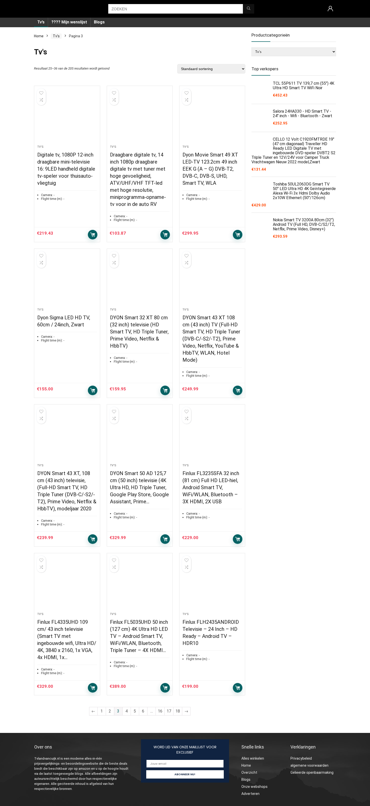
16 (160, 711)
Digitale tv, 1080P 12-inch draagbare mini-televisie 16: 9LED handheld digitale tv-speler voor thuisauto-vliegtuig (66, 169)
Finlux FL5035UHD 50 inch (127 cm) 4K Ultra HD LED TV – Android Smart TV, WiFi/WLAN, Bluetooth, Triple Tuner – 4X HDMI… (139, 636)
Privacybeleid (301, 758)
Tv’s (41, 22)
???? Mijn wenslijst (69, 22)
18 (177, 711)
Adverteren (250, 794)
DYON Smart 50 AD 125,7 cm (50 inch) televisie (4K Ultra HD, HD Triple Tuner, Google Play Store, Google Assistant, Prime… (139, 487)
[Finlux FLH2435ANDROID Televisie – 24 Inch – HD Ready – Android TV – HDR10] (212, 585)
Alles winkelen (252, 758)
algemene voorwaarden (309, 765)
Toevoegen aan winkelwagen (92, 234)
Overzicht (249, 772)
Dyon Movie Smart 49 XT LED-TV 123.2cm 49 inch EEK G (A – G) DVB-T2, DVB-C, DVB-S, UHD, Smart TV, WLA (210, 169)
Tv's (56, 36)
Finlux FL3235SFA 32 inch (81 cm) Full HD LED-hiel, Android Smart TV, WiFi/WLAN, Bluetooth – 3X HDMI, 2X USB (210, 487)
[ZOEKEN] (248, 9)
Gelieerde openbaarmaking (312, 772)
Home (39, 36)
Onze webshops (254, 787)
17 (169, 711)
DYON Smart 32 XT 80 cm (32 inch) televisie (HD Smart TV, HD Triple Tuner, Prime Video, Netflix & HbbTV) (139, 332)
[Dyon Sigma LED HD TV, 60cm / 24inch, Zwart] (67, 280)
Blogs (99, 22)
